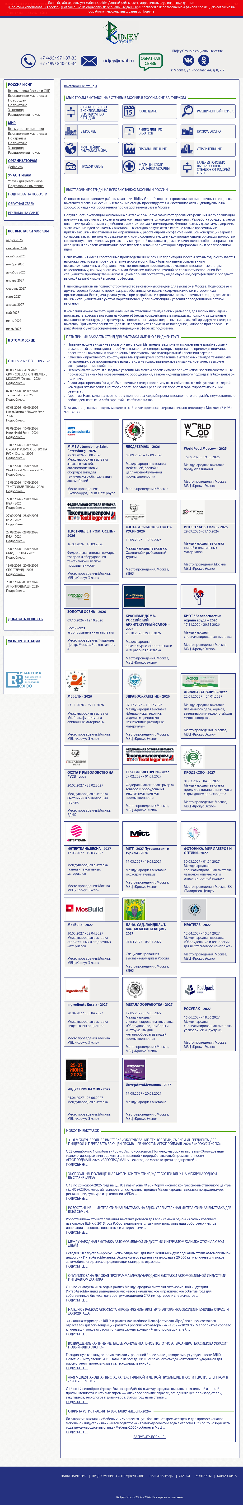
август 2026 (14, 240)
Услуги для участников (25, 181)
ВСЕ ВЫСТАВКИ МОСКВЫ (28, 231)
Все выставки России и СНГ (29, 91)
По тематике (17, 105)
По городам (17, 100)
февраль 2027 (16, 289)
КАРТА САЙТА (227, 1476)
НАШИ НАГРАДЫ (161, 1476)
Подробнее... (15, 383)
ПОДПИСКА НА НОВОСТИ (27, 194)
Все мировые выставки (26, 129)
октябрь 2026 (15, 256)
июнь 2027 (13, 321)
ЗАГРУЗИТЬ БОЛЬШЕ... (150, 1437)
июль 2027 (13, 329)
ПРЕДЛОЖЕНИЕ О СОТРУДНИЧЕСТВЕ (118, 1476)
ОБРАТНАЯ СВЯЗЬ (21, 204)
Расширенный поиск (24, 115)
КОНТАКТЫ (203, 1476)
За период (16, 110)
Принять (147, 12)
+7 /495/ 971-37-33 (58, 58)
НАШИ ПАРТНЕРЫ (73, 1476)
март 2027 (13, 297)
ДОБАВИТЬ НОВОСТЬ (25, 619)
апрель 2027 (15, 305)
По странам (17, 138)
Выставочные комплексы (27, 96)
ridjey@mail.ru (118, 61)
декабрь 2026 (15, 272)
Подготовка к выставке (26, 186)
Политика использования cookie (34, 7)
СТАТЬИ (184, 1476)
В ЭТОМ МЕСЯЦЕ (21, 341)
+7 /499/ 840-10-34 (58, 64)
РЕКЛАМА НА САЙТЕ (23, 213)
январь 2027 (15, 280)
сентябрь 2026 (16, 248)
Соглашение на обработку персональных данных (100, 7)
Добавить (15, 167)
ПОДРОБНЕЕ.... (77, 1165)
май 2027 (12, 313)
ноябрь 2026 (15, 264)
